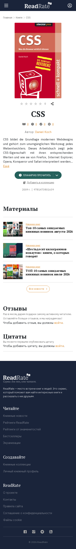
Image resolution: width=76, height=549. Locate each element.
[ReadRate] (38, 5)
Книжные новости (15, 416)
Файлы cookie (12, 520)
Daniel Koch (43, 132)
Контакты (9, 499)
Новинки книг (33, 224)
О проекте (10, 492)
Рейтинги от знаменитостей (22, 429)
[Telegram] (42, 532)
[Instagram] (34, 532)
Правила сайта (13, 506)
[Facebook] (25, 532)
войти (58, 323)
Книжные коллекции (17, 464)
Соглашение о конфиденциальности (27, 513)
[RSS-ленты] (51, 532)
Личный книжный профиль (21, 471)
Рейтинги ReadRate (16, 422)
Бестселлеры (12, 436)
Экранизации (11, 443)
